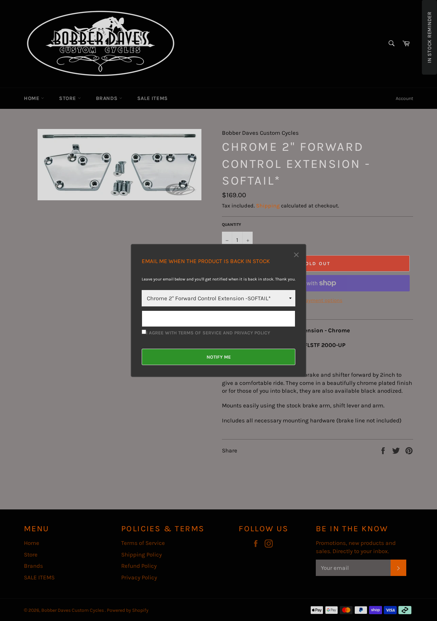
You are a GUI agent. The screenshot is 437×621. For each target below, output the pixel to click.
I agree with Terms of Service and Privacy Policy (208, 333)
